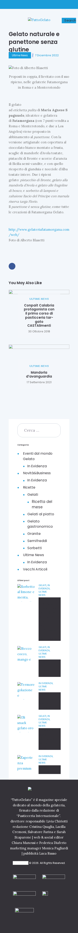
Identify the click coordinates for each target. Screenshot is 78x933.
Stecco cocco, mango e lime (46, 668)
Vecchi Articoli (35, 569)
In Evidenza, (44, 586)
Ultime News (20, 55)
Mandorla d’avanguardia (39, 374)
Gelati (32, 494)
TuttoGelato (20, 863)
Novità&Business (37, 473)
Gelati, (43, 585)
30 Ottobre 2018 (39, 331)
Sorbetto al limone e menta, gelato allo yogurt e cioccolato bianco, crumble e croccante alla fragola (49, 619)
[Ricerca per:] (39, 430)
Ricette (29, 487)
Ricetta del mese (42, 504)
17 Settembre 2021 (39, 382)
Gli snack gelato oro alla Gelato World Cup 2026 (48, 739)
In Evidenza (37, 466)
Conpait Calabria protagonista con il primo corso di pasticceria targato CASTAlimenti (39, 315)
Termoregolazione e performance (49, 701)
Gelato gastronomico (40, 524)
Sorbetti (34, 547)
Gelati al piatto (40, 514)
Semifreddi (37, 540)
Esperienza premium (48, 769)
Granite (34, 533)
